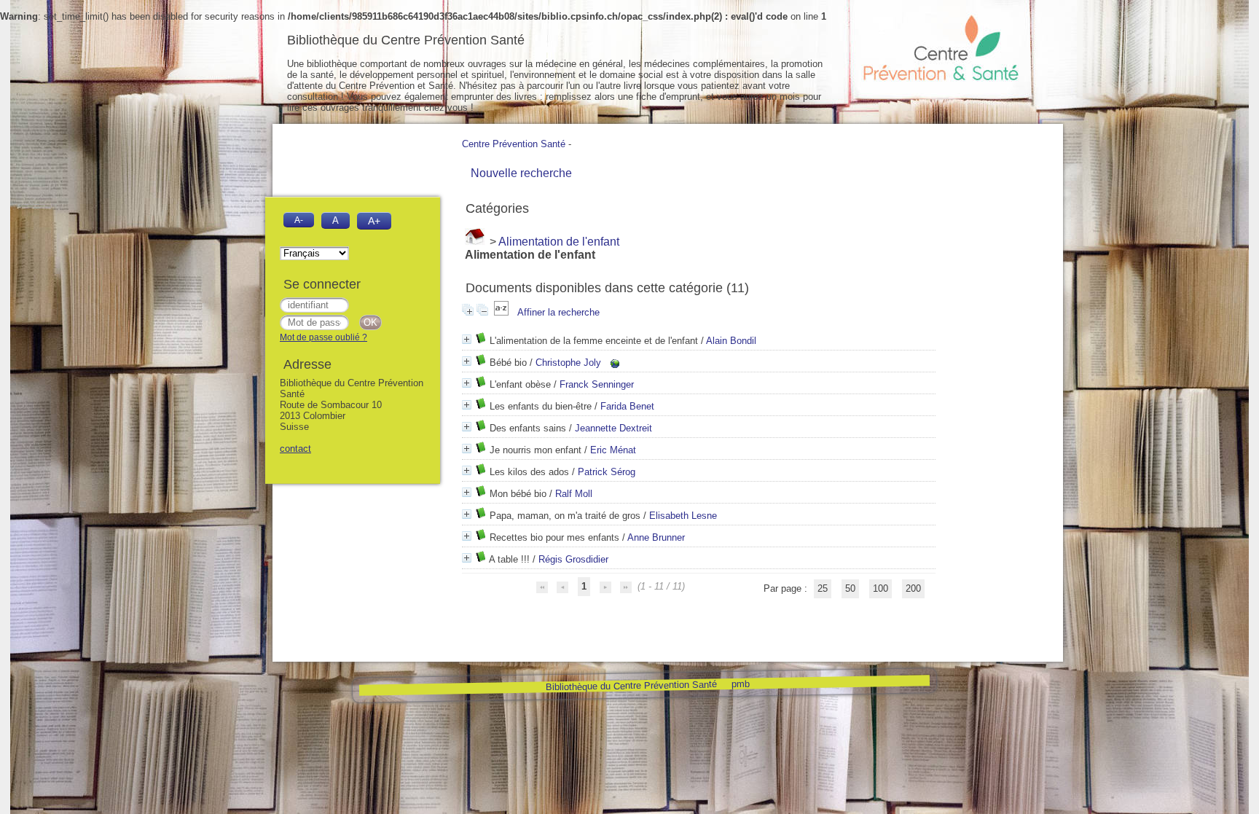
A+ (374, 221)
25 (822, 588)
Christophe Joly (568, 362)
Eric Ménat (613, 450)
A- (298, 219)
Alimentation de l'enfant (558, 241)
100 (880, 588)
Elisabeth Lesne (683, 515)
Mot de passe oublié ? (323, 337)
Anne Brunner (656, 537)
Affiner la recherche (558, 312)
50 (850, 588)
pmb (740, 683)
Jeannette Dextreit (613, 428)
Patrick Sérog (606, 471)
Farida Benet (627, 406)
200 (913, 588)
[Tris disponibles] (502, 312)
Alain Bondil (731, 340)
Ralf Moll (573, 493)
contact (295, 448)
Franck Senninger (597, 384)
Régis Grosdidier (573, 559)
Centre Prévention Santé (513, 143)
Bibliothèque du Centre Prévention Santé (630, 685)
